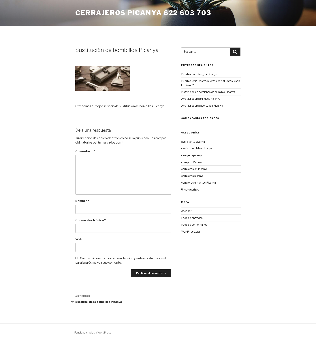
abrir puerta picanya (193, 141)
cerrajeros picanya (192, 175)
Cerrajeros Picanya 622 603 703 (143, 13)
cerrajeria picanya (191, 155)
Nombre (82, 201)
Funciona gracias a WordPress (92, 332)
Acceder (186, 210)
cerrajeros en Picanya (194, 168)
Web (78, 239)
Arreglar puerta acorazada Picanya (202, 105)
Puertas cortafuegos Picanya (199, 74)
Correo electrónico (90, 220)
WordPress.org (190, 231)
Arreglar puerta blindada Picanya (200, 98)
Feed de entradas (192, 217)
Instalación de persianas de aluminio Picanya (208, 91)
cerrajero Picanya (191, 162)
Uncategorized (190, 189)
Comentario (85, 151)
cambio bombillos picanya (196, 148)
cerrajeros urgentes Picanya (198, 182)
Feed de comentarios (194, 224)
